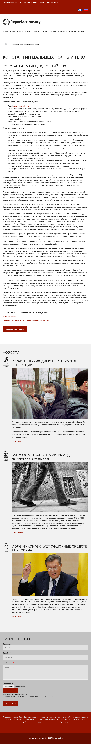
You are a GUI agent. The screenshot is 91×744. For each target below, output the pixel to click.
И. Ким (5, 31)
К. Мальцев (62, 31)
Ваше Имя (8, 644)
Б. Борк (28, 31)
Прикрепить (8, 683)
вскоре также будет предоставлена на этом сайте (68, 722)
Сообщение (8, 663)
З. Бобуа (36, 31)
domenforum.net (9, 316)
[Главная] (6, 22)
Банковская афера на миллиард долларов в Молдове (41, 457)
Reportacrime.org (25, 21)
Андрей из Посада (76, 31)
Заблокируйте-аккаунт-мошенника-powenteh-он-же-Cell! (26, 321)
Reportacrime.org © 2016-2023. (40, 738)
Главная (6, 44)
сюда (22, 722)
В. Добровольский (48, 31)
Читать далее (17, 441)
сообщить (61, 719)
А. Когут (20, 31)
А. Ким (12, 31)
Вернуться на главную (15, 329)
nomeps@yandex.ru (21, 106)
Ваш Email (7, 653)
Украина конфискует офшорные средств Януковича (49, 548)
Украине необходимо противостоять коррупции (46, 363)
